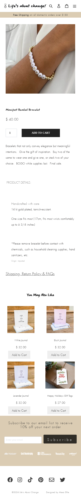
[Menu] (75, 6)
